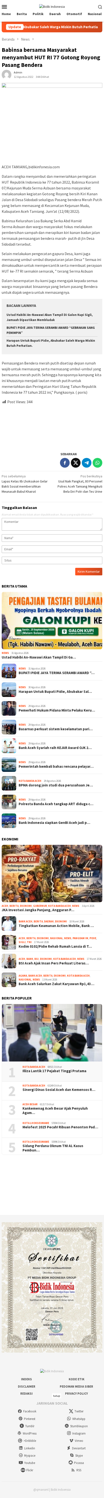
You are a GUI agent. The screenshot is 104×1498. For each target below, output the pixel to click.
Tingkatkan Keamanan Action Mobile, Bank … (56, 926)
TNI (29, 942)
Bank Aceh (25, 921)
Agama (23, 975)
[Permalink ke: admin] (6, 74)
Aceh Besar (29, 1104)
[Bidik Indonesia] (52, 6)
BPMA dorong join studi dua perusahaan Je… (56, 785)
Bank (29, 959)
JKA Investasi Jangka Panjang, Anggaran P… (38, 910)
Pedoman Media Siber (76, 1386)
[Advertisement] (52, 426)
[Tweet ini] (76, 463)
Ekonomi (26, 906)
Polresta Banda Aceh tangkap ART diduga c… (56, 804)
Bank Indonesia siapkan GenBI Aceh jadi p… (54, 822)
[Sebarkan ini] (65, 463)
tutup (56, 1396)
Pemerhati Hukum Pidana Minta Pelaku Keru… (57, 710)
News (5, 653)
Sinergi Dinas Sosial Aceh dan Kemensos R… (58, 1090)
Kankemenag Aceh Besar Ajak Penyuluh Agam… (55, 1110)
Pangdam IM (80, 938)
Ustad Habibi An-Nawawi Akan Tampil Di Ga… (39, 657)
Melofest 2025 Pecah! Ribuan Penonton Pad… (60, 1127)
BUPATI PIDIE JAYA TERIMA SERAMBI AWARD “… (57, 673)
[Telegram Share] (86, 463)
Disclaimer (26, 1386)
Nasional (56, 938)
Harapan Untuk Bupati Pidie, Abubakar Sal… (55, 691)
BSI (36, 959)
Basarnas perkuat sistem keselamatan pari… (56, 729)
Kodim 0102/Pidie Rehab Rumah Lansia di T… (55, 946)
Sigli (22, 942)
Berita (14, 906)
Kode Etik (76, 1379)
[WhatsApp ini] (97, 463)
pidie (92, 938)
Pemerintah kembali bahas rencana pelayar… (56, 766)
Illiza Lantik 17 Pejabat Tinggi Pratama (54, 1071)
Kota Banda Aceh (30, 781)
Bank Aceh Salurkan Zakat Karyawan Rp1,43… (56, 984)
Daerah (49, 921)
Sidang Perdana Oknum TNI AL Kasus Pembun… (52, 1148)
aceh (5, 906)
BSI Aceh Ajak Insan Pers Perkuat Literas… (54, 963)
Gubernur (40, 906)
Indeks (26, 1379)
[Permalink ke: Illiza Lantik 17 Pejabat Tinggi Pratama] (52, 1032)
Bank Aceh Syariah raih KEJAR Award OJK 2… (55, 748)
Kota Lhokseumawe (35, 1123)
